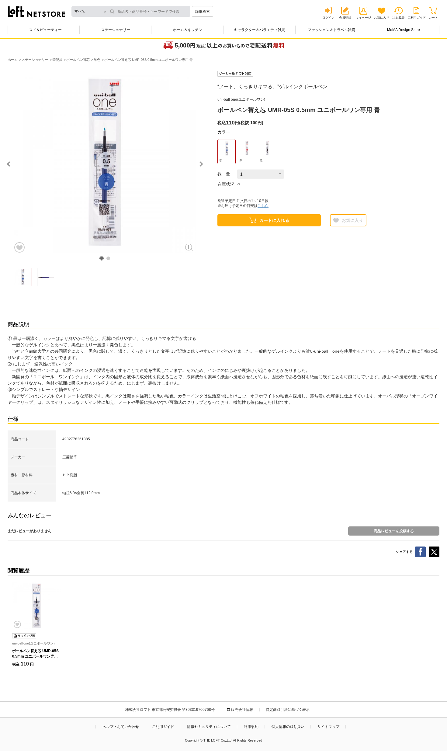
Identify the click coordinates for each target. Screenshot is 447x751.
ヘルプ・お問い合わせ (120, 726)
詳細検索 (202, 11)
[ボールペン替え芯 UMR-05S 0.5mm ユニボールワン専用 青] (36, 606)
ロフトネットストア (36, 11)
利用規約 (251, 726)
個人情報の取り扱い (288, 726)
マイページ (363, 17)
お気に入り (381, 17)
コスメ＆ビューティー (43, 30)
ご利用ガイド (416, 17)
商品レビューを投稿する (394, 531)
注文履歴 (398, 17)
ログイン (328, 17)
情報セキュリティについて (209, 726)
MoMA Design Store (403, 30)
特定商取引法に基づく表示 (288, 709)
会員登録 (345, 17)
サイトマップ (328, 726)
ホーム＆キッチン (187, 30)
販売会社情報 (242, 709)
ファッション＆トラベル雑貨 (331, 30)
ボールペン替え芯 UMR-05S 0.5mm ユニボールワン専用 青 (35, 656)
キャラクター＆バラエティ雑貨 (259, 30)
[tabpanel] (105, 162)
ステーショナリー (115, 30)
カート (433, 17)
